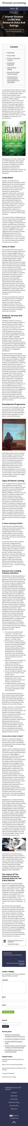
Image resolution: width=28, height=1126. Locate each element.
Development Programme (11, 64)
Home (6, 29)
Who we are (14, 1108)
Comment (5, 980)
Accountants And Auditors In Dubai (15, 1039)
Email (4, 1005)
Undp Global (10, 52)
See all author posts (13, 944)
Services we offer (14, 1105)
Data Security (14, 1095)
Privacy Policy (14, 1099)
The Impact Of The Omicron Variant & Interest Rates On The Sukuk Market (13, 79)
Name (4, 998)
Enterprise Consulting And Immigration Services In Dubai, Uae (15, 1035)
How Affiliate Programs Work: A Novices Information (14, 1051)
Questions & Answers (14, 1102)
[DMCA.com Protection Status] (14, 1116)
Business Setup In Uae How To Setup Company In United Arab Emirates (15, 1046)
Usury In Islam (11, 55)
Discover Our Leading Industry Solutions (13, 73)
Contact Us (14, 1092)
